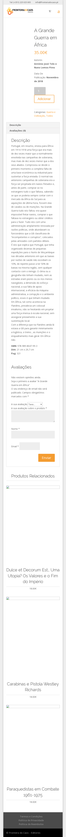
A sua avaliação (19, 404)
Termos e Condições (31, 816)
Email (15, 446)
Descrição (15, 125)
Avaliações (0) (18, 130)
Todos (49, 115)
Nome (15, 428)
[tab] (33, 125)
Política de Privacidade (31, 820)
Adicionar (44, 99)
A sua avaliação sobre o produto (29, 408)
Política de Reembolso (31, 824)
